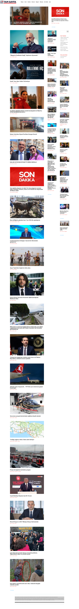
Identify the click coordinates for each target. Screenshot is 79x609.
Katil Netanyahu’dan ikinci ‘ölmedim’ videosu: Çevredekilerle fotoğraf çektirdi (64, 73)
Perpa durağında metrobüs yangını (20, 470)
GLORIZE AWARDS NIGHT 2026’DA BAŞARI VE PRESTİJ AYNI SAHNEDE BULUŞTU (26, 111)
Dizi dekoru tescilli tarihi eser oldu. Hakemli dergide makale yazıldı (25, 584)
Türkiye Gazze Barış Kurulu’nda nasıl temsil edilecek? (64, 196)
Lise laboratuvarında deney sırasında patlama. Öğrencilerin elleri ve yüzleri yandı (23, 553)
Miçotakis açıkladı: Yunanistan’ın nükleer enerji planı (63, 90)
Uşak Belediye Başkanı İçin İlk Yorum (21, 496)
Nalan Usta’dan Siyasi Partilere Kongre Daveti (23, 134)
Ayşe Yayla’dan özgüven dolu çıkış (20, 268)
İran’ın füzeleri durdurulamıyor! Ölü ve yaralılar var (64, 106)
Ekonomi (66, 214)
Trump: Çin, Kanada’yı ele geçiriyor (63, 164)
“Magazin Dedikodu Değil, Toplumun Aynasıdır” (24, 55)
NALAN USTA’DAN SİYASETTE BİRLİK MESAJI (23, 162)
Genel (16, 56)
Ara (67, 31)
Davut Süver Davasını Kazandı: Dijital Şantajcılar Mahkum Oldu (24, 298)
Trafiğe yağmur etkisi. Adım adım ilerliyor (22, 439)
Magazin (15, 269)
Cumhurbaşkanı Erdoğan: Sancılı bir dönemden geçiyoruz (24, 241)
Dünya (66, 77)
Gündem (16, 82)
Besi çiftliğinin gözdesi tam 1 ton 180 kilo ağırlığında (28, 23)
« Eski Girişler (12, 590)
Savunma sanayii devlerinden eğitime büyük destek (25, 416)
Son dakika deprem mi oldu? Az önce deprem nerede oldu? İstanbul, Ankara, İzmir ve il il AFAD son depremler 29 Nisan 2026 (60, 20)
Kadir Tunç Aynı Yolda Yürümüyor (20, 81)
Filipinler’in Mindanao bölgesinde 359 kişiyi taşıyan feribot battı (64, 180)
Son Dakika (57, 23)
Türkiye (18, 221)
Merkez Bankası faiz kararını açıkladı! (64, 212)
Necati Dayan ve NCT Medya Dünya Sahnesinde (24, 522)
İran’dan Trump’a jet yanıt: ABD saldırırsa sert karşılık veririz (64, 121)
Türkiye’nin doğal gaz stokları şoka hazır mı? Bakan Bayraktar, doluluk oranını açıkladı (25, 358)
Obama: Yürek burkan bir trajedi (63, 150)
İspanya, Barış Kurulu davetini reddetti (64, 136)
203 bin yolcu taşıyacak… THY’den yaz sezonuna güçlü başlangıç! (26, 387)
